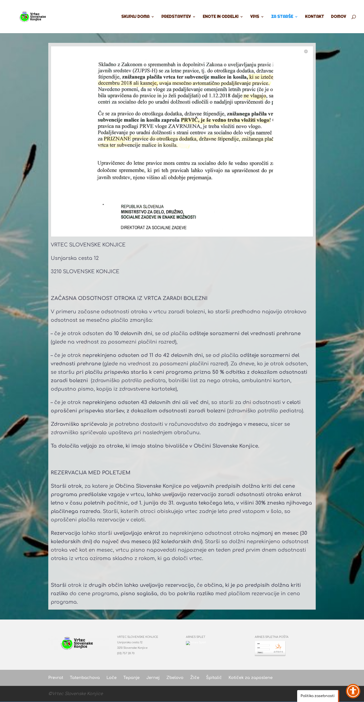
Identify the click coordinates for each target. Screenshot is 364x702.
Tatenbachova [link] (85, 677)
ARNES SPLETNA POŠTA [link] (271, 637)
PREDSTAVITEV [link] (176, 17)
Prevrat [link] (55, 677)
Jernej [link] (153, 677)
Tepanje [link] (131, 677)
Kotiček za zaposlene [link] (251, 677)
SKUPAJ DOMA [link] (135, 17)
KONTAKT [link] (314, 17)
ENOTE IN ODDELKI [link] (220, 17)
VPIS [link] (254, 17)
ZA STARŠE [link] (282, 17)
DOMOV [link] (338, 17)
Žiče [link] (194, 677)
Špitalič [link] (214, 677)
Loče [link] (111, 677)
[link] (34, 16)
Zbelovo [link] (174, 677)
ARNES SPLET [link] (195, 637)
